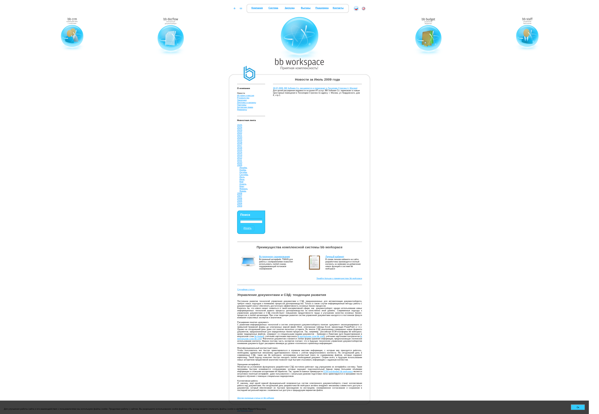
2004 (239, 203)
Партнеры (241, 105)
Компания (257, 8)
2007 (239, 196)
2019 (239, 140)
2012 (239, 157)
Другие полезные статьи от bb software (255, 398)
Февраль (243, 189)
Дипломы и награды (246, 102)
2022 (239, 132)
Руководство (243, 98)
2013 (239, 155)
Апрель (242, 184)
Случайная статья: (246, 289)
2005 (239, 201)
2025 (239, 125)
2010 (239, 162)
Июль (242, 177)
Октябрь (243, 172)
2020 (239, 137)
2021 (239, 135)
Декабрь (243, 167)
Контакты (338, 8)
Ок (578, 407)
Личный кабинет (334, 256)
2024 (239, 127)
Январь (242, 191)
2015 (239, 150)
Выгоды (306, 8)
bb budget (258, 336)
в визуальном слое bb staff (311, 336)
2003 (239, 206)
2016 (239, 147)
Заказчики (242, 100)
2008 (239, 193)
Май (241, 182)
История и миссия (245, 95)
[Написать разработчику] (241, 8)
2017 (239, 145)
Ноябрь (242, 170)
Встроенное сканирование (274, 256)
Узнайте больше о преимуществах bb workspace (339, 278)
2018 (239, 142)
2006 (239, 198)
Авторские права (245, 107)
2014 (239, 152)
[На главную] (234, 8)
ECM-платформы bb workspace (338, 371)
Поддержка (322, 8)
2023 (239, 130)
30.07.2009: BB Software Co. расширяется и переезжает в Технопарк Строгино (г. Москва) (315, 88)
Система (273, 8)
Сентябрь (243, 175)
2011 (239, 160)
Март (241, 186)
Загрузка (290, 8)
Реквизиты (242, 109)
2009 (239, 165)
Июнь (242, 179)
